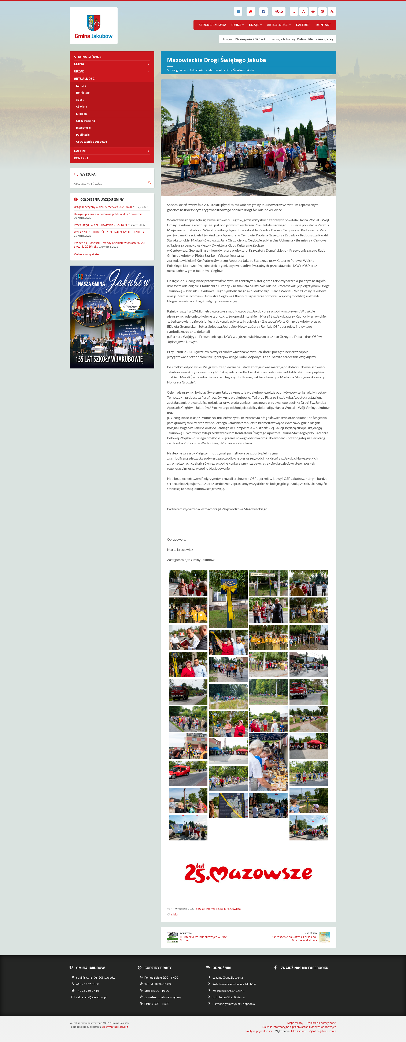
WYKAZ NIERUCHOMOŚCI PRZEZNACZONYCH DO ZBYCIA (109, 232)
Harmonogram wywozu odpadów (234, 1003)
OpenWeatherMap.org (115, 1026)
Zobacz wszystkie (86, 254)
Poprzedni (186, 933)
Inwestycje (83, 127)
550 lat (200, 908)
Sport (80, 99)
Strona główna (212, 24)
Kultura (224, 908)
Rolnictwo (83, 92)
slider (174, 914)
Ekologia (82, 113)
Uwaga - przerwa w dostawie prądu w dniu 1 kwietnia (108, 214)
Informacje (212, 908)
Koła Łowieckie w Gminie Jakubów (234, 984)
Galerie (302, 24)
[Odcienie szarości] (322, 11)
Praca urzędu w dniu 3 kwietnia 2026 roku (100, 224)
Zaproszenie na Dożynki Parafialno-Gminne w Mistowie (294, 938)
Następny (311, 933)
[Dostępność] (332, 11)
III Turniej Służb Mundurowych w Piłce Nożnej (203, 938)
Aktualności (277, 24)
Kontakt (323, 24)
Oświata (235, 908)
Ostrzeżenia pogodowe (91, 141)
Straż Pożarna (85, 120)
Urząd (254, 24)
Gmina (236, 24)
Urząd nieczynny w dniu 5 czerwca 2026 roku (103, 207)
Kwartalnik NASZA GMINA (228, 990)
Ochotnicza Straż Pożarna (229, 997)
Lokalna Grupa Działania (228, 977)
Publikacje (83, 134)
